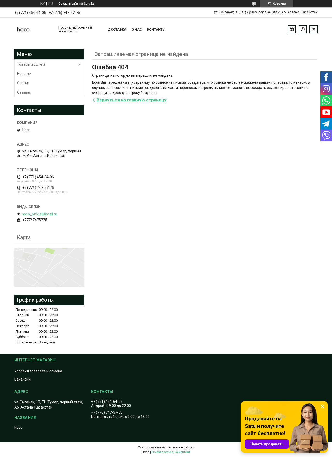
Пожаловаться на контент (171, 452)
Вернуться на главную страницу (131, 99)
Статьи (23, 83)
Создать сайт (68, 3)
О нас (137, 29)
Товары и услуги (31, 64)
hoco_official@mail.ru (39, 214)
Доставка (117, 29)
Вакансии (22, 379)
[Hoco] (33, 29)
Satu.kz (189, 447)
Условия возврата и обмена (38, 371)
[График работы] (292, 29)
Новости (24, 74)
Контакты (156, 29)
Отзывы (24, 92)
